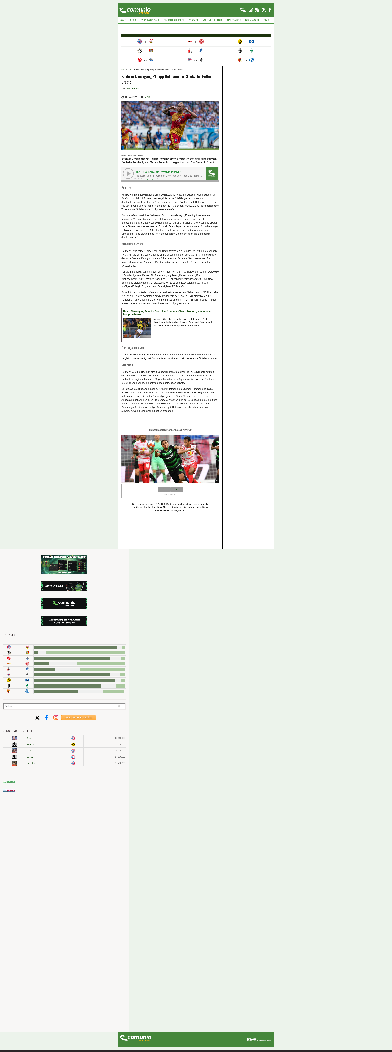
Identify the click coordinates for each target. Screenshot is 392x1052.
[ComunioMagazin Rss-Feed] (257, 11)
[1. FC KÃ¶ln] (9, 669)
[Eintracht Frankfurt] (27, 664)
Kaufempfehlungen (212, 20)
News (133, 20)
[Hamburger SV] (27, 680)
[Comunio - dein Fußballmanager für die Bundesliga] (243, 11)
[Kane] (14, 738)
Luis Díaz (31, 763)
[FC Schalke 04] (27, 691)
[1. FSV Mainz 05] (9, 658)
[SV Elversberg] (9, 653)
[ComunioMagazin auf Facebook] (270, 11)
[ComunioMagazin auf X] (264, 11)
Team (266, 20)
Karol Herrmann (132, 88)
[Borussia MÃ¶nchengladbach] (27, 675)
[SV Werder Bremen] (27, 686)
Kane (29, 738)
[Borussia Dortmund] (9, 680)
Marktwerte (234, 20)
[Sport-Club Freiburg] (9, 686)
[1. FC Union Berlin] (9, 664)
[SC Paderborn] (27, 658)
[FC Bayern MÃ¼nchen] (9, 647)
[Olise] (14, 750)
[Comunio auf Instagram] (251, 11)
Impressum (251, 1039)
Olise (29, 750)
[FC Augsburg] (9, 691)
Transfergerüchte (174, 20)
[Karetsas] (14, 744)
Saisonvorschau (149, 20)
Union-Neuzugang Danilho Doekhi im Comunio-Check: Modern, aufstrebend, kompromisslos (167, 313)
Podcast (193, 20)
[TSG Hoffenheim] (27, 669)
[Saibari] (14, 757)
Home (123, 20)
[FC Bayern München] (73, 738)
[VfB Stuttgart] (27, 647)
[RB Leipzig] (9, 675)
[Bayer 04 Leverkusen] (27, 653)
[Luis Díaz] (14, 763)
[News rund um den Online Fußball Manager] (135, 9)
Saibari (30, 757)
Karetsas (31, 744)
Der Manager (252, 20)
